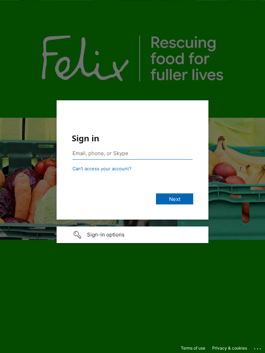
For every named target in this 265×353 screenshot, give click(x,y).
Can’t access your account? (101, 168)
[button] (132, 234)
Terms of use (193, 348)
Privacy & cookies (229, 348)
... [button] (258, 347)
